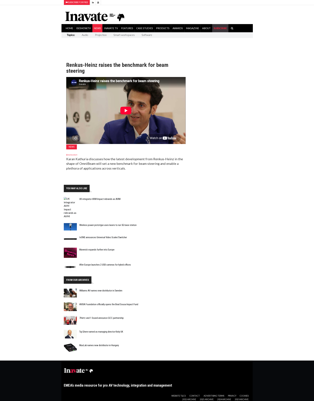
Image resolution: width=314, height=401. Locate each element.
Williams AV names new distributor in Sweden (100, 290)
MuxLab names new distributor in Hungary (99, 345)
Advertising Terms (214, 396)
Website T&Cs (178, 396)
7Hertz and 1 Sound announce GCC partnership (101, 317)
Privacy (232, 396)
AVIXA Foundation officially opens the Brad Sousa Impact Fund (108, 304)
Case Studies (144, 28)
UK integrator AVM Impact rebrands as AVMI (100, 199)
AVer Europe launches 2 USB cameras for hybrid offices (105, 264)
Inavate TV (111, 28)
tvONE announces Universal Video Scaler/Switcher (103, 237)
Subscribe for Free (78, 2)
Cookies (244, 396)
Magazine (192, 28)
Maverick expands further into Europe (96, 249)
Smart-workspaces (124, 34)
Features (127, 28)
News (97, 28)
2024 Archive (224, 399)
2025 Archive (207, 399)
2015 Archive (189, 399)
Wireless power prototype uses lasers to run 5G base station (108, 225)
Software (147, 34)
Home (69, 28)
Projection (101, 34)
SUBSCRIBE (220, 28)
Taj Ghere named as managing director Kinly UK (101, 331)
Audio (85, 34)
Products (162, 28)
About (206, 28)
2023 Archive (242, 399)
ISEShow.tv (83, 28)
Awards (178, 28)
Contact (194, 396)
